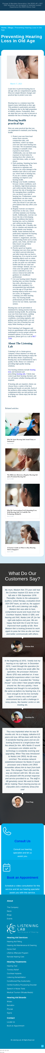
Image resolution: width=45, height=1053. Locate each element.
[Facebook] (10, 1030)
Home (3, 27)
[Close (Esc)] (8, 1050)
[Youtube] (22, 1030)
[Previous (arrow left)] (1, 1052)
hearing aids (21, 374)
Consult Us (22, 841)
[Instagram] (16, 1030)
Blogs (10, 27)
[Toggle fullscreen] (3, 1050)
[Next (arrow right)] (3, 1052)
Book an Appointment (22, 877)
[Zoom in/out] (1, 1050)
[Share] (5, 1050)
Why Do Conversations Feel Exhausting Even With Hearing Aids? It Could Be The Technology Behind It (22, 512)
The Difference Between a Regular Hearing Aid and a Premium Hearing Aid (22, 476)
